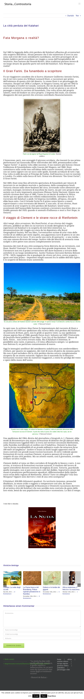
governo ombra (62, 665)
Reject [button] (44, 696)
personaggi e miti (63, 669)
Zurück (70, 15)
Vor (77, 15)
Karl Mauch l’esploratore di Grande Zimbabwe (71, 589)
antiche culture (62, 661)
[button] (5, 585)
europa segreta (62, 663)
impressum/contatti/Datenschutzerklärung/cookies (15, 664)
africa (69, 659)
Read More (52, 696)
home (59, 659)
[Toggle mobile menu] (79, 4)
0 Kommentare (10, 597)
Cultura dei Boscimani (51, 587)
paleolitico (61, 668)
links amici (9, 659)
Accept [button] (36, 696)
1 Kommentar (29, 593)
